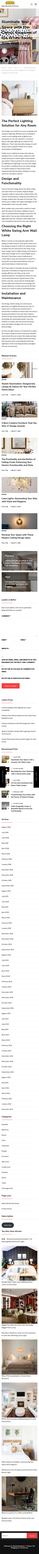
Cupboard (5, 1146)
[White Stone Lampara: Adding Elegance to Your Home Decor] (19, 1400)
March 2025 (6, 917)
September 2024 (8, 949)
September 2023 (8, 1008)
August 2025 (6, 891)
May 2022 (5, 1083)
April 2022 (5, 1088)
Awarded (5, 1124)
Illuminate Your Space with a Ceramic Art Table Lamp (22, 761)
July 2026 (5, 832)
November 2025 (7, 875)
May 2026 (5, 843)
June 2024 (5, 965)
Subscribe (7, 1225)
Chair (4, 1140)
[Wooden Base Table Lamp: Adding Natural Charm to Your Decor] (19, 1263)
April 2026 (5, 848)
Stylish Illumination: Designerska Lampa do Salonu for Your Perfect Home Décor (19, 386)
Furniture (5, 1156)
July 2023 (5, 1019)
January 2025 (6, 928)
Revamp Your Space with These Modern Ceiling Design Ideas (17, 536)
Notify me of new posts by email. (16, 678)
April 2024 (5, 971)
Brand (4, 1135)
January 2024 (6, 987)
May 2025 (5, 907)
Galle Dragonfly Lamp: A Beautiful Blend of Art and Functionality (21, 808)
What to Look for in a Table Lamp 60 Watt (17, 1513)
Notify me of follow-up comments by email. (18, 670)
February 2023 (7, 1045)
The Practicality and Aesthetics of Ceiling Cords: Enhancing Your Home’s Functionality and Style (18, 462)
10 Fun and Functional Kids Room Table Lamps (22, 784)
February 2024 (7, 981)
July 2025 (5, 896)
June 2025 (5, 902)
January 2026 (6, 864)
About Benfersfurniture (10, 1203)
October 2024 (7, 944)
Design (34, 51)
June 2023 (5, 1024)
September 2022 (8, 1072)
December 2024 (7, 933)
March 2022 (6, 1093)
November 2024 (7, 939)
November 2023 (7, 997)
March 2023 (6, 1040)
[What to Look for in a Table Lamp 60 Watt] (19, 1494)
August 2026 (6, 827)
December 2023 (7, 992)
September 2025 (8, 886)
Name (4, 640)
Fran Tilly (11, 51)
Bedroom (5, 1130)
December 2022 (7, 1056)
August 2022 (6, 1077)
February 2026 (7, 859)
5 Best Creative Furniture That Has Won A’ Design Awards (19, 424)
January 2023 (6, 1051)
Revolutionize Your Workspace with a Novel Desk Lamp (23, 772)
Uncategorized (7, 1188)
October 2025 (7, 880)
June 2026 (5, 838)
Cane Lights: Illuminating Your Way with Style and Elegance (19, 500)
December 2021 (7, 1109)
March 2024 (6, 976)
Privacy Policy (7, 1209)
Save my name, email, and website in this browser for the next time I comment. (19, 661)
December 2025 (7, 870)
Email (23, 640)
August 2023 (6, 1013)
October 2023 (7, 1003)
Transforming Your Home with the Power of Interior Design (23, 796)
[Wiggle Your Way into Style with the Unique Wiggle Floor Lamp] (19, 1306)
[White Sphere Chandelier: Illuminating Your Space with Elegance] (19, 1443)
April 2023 (5, 1035)
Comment (6, 616)
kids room (5, 1162)
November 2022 (7, 1061)
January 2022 (6, 1104)
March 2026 (6, 854)
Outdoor (5, 1172)
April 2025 (5, 912)
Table (4, 1183)
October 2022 (7, 1067)
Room (4, 1178)
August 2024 (6, 955)
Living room (6, 1167)
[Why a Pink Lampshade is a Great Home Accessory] (19, 1357)
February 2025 (7, 923)
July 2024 (5, 960)
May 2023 (5, 1029)
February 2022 (7, 1099)
